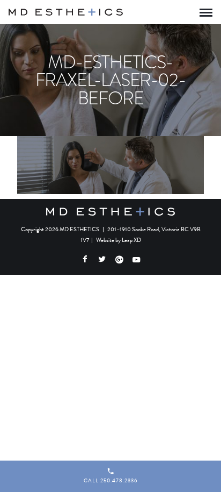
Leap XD (131, 240)
